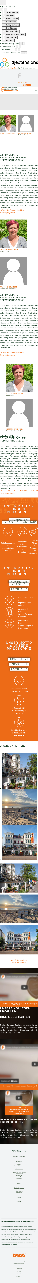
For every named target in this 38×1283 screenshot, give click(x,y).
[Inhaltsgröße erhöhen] (23, 43)
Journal (19, 1164)
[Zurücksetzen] (1, 9)
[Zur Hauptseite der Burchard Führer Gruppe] (19, 75)
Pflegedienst (19, 1191)
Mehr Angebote (19, 1188)
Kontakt (19, 1201)
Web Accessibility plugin (9, 68)
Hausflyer (19, 1175)
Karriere (19, 1197)
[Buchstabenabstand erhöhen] (25, 52)
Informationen (19, 1169)
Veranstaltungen (19, 1166)
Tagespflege (19, 1192)
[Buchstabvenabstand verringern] (22, 52)
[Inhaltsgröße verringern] (20, 43)
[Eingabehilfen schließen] (5, 9)
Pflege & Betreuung (19, 1156)
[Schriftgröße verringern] (17, 46)
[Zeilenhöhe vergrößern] (19, 49)
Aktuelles (19, 1161)
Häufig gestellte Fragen (19, 1172)
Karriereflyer (19, 1177)
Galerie (19, 1183)
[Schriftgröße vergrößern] (20, 46)
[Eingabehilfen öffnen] (3, 2)
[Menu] (36, 90)
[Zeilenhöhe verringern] (16, 49)
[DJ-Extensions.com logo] (19, 62)
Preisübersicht (19, 1173)
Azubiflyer (19, 1178)
